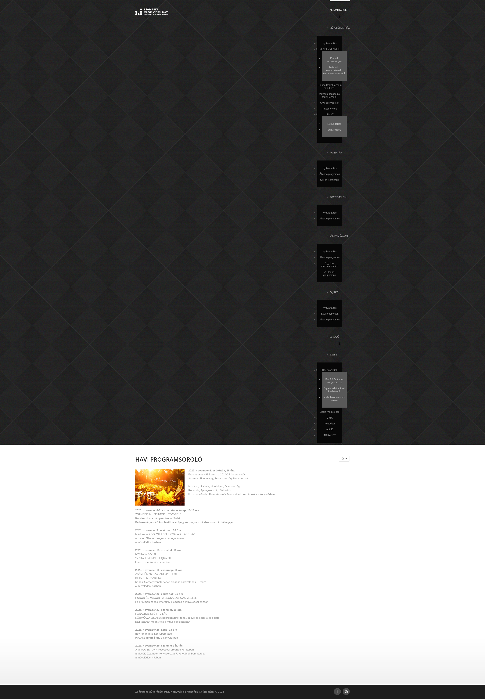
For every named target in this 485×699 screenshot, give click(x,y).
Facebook (337, 691)
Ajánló (329, 429)
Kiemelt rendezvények (334, 60)
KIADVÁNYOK (330, 370)
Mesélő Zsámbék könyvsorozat (334, 381)
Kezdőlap (330, 423)
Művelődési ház (340, 27)
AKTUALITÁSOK (338, 10)
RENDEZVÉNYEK (329, 49)
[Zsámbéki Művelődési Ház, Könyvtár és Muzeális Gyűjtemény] (151, 11)
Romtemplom (338, 197)
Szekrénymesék (330, 313)
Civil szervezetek (329, 102)
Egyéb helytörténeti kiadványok (334, 390)
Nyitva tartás (330, 43)
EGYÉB (333, 354)
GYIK (330, 417)
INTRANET (329, 435)
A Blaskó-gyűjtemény (329, 273)
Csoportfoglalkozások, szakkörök (330, 86)
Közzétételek (329, 108)
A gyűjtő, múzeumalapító (329, 265)
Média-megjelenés (330, 411)
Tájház (334, 292)
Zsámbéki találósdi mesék (334, 399)
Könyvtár (336, 152)
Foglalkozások (334, 129)
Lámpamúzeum (339, 235)
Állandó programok (329, 174)
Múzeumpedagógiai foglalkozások (329, 95)
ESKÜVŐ (334, 336)
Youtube (346, 691)
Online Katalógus (329, 179)
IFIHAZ (330, 114)
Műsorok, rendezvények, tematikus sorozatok (334, 70)
